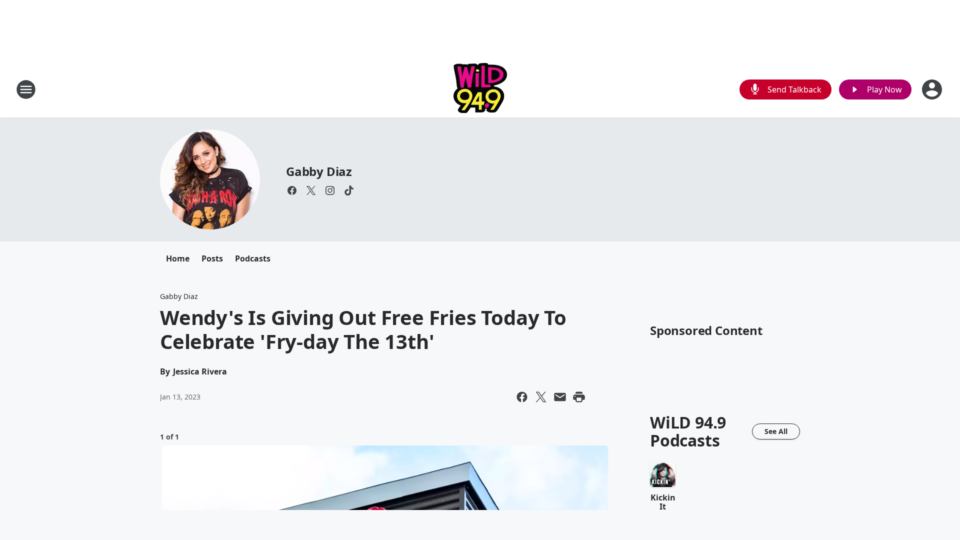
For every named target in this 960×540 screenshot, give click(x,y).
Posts (212, 258)
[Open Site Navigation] (26, 90)
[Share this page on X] (541, 397)
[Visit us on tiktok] (349, 190)
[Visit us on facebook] (292, 190)
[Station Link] (480, 89)
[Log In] (933, 90)
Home (178, 258)
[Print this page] (579, 397)
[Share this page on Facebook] (522, 397)
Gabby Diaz (319, 171)
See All (776, 431)
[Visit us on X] (311, 190)
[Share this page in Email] (560, 397)
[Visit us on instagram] (330, 190)
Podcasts (252, 258)
